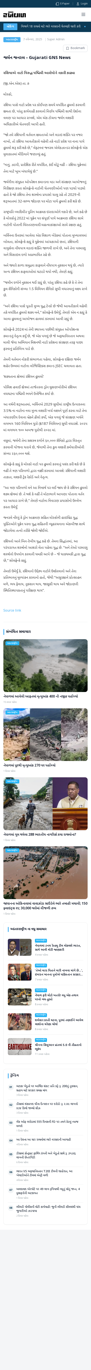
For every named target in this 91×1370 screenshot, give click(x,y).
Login (84, 4)
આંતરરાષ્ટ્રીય (12, 39)
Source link (12, 611)
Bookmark (77, 48)
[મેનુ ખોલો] (83, 14)
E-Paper (65, 4)
